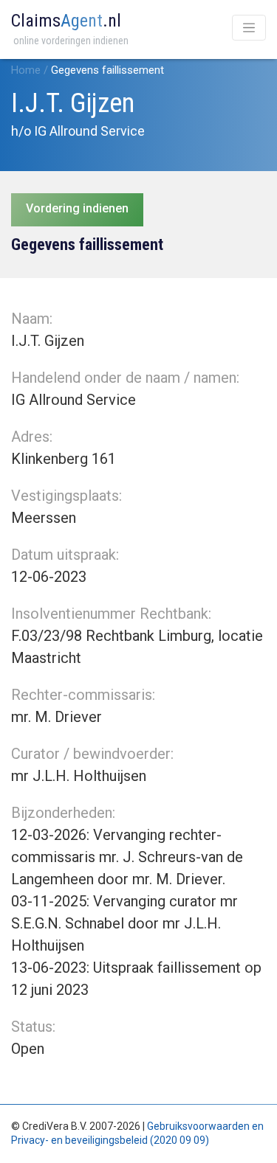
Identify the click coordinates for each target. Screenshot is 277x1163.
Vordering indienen (77, 208)
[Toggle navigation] (249, 28)
